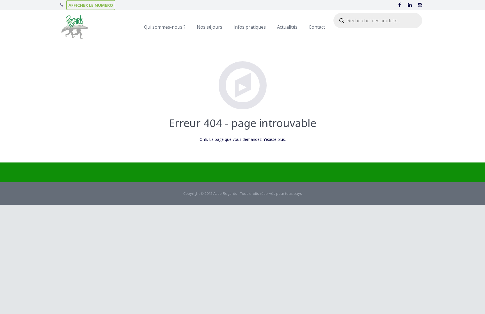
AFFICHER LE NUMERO (90, 5)
